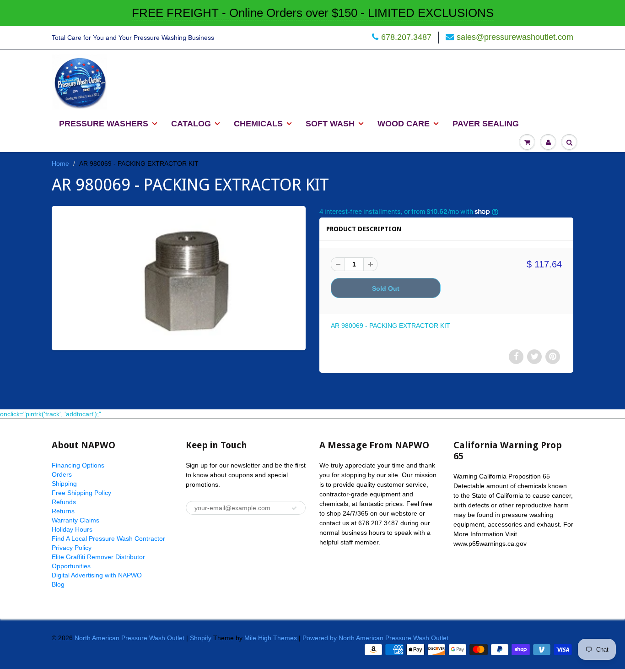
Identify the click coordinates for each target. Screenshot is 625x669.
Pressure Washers (103, 123)
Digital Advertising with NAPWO (97, 575)
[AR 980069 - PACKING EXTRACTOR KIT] (178, 277)
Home (60, 163)
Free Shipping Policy (81, 492)
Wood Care (403, 123)
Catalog (191, 123)
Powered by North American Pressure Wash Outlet (375, 638)
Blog (58, 584)
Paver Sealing (486, 123)
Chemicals (258, 123)
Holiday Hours (72, 529)
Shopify (200, 638)
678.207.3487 (406, 37)
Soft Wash (330, 123)
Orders (62, 474)
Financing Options (78, 465)
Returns (63, 511)
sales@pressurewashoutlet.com (515, 37)
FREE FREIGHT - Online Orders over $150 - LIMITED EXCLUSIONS (313, 13)
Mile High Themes (270, 638)
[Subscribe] (294, 508)
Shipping (64, 483)
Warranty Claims (75, 520)
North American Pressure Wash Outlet (129, 638)
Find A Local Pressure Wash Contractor (108, 538)
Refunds (64, 502)
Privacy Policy (72, 547)
